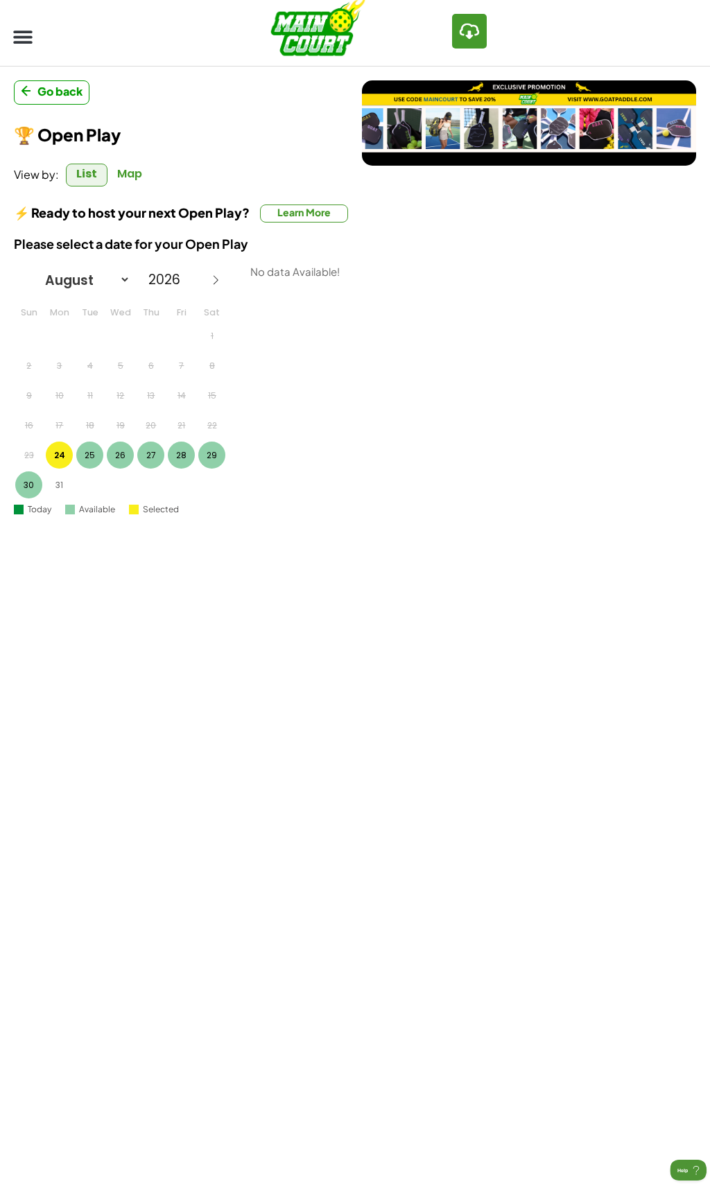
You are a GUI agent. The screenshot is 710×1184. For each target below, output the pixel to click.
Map (129, 174)
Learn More (304, 212)
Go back (60, 91)
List (86, 174)
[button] (22, 36)
